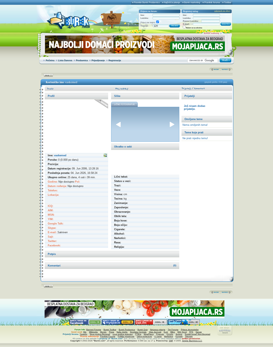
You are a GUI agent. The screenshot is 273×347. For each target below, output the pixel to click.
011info (169, 334)
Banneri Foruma (93, 329)
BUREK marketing (211, 33)
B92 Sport (182, 332)
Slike (117, 95)
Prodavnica (82, 60)
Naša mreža (122, 332)
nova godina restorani (123, 334)
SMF (171, 341)
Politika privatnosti (126, 336)
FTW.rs (138, 334)
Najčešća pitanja (172, 2)
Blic (85, 332)
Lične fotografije (124, 104)
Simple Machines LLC (192, 341)
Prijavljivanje (98, 60)
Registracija (115, 60)
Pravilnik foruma (212, 2)
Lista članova (65, 60)
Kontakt (179, 336)
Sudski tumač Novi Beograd (197, 334)
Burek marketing (192, 2)
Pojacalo (160, 334)
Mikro (172, 332)
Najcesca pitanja (157, 329)
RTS (191, 332)
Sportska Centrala (138, 332)
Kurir (166, 332)
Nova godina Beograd (100, 334)
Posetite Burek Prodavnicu (147, 2)
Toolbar (227, 2)
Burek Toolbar (110, 329)
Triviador (83, 334)
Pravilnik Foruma (107, 336)
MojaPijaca (149, 334)
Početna (50, 60)
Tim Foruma (173, 329)
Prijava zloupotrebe (190, 329)
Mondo (103, 332)
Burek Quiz (142, 329)
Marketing (168, 336)
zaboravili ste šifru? (222, 11)
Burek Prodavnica (127, 329)
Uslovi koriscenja (144, 336)
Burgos (179, 334)
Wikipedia (93, 332)
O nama (158, 336)
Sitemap (189, 336)
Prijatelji (189, 95)
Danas (199, 332)
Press (111, 332)
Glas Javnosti (155, 332)
